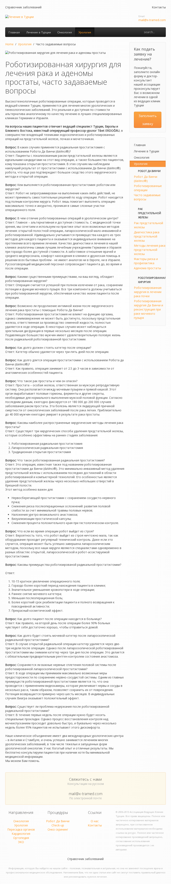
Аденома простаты (147, 268)
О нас (95, 821)
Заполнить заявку (148, 120)
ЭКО (21, 842)
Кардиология (21, 834)
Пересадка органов (21, 829)
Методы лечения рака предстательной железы (149, 250)
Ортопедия (21, 838)
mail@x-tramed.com (152, 20)
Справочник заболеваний (23, 7)
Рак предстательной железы (148, 225)
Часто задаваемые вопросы (147, 197)
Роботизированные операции (148, 188)
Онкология (64, 32)
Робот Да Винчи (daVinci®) (145, 179)
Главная (14, 32)
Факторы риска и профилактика (146, 261)
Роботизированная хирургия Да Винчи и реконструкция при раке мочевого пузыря (148, 309)
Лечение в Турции (38, 32)
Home (9, 44)
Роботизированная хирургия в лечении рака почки (147, 292)
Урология (84, 32)
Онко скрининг (58, 829)
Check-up (58, 825)
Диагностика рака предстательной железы (146, 236)
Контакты (159, 7)
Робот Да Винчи (57, 821)
